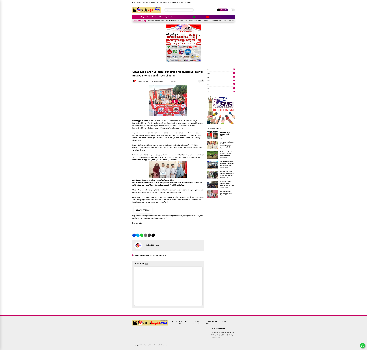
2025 (220, 73)
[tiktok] (208, 2)
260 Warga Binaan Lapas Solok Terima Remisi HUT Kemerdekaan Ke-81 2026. (226, 193)
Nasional (190, 17)
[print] (145, 235)
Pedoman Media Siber (149, 2)
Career (233, 322)
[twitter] (138, 235)
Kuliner (161, 17)
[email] (149, 235)
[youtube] (205, 2)
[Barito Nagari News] (146, 12)
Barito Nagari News (148, 345)
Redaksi (139, 2)
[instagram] (203, 2)
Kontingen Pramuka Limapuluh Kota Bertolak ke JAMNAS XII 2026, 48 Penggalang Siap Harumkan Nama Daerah (227, 183)
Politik (154, 17)
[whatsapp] (141, 235)
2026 (220, 70)
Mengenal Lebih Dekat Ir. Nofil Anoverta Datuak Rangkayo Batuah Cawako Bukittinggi (227, 144)
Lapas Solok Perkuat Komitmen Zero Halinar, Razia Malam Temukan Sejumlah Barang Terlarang (227, 163)
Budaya (182, 17)
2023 (220, 81)
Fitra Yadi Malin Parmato (160, 345)
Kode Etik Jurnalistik (163, 2)
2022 (220, 85)
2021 (220, 88)
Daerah (173, 17)
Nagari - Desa (145, 17)
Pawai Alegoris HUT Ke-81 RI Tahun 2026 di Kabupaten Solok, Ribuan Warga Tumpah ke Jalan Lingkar (159, 20)
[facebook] (200, 2)
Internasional (203, 17)
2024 (220, 77)
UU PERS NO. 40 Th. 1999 (177, 2)
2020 (220, 92)
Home (133, 2)
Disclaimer (188, 2)
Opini (167, 17)
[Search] (191, 10)
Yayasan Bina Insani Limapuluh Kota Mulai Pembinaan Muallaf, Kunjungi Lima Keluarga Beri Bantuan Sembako (227, 173)
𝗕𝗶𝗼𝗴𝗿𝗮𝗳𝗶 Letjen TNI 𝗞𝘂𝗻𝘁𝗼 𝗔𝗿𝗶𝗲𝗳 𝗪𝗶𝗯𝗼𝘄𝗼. (226, 134)
